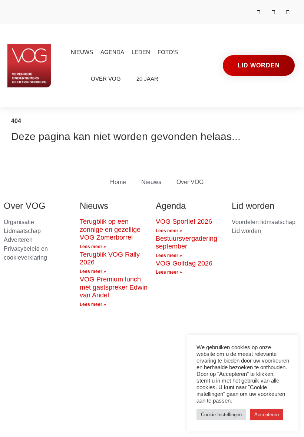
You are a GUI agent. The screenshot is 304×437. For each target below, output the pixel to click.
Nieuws (82, 52)
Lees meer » (93, 246)
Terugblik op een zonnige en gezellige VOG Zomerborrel (110, 229)
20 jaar (147, 79)
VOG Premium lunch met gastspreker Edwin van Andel (114, 287)
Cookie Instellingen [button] (221, 414)
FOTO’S (168, 52)
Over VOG (106, 79)
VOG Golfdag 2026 (184, 263)
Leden (141, 52)
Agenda (112, 52)
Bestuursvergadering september (186, 242)
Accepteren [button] (266, 414)
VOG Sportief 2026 (184, 221)
